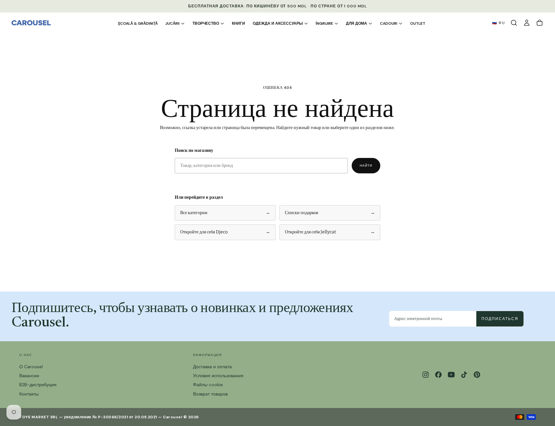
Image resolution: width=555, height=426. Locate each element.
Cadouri (388, 23)
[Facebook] (438, 374)
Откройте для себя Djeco (225, 232)
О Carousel (31, 366)
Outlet (417, 23)
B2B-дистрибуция (38, 384)
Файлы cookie (208, 384)
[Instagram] (425, 374)
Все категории (225, 212)
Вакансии (29, 375)
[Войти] (527, 23)
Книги (238, 23)
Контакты (29, 394)
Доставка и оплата (212, 366)
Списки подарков (330, 212)
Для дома (356, 23)
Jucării (172, 23)
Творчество (205, 23)
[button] (514, 23)
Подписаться (499, 318)
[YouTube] (451, 374)
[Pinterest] (477, 374)
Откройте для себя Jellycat (330, 232)
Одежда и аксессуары (278, 23)
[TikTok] (464, 374)
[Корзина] (539, 23)
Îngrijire (324, 23)
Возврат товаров (210, 394)
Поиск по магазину (194, 150)
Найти (366, 165)
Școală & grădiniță (138, 23)
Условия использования (218, 375)
